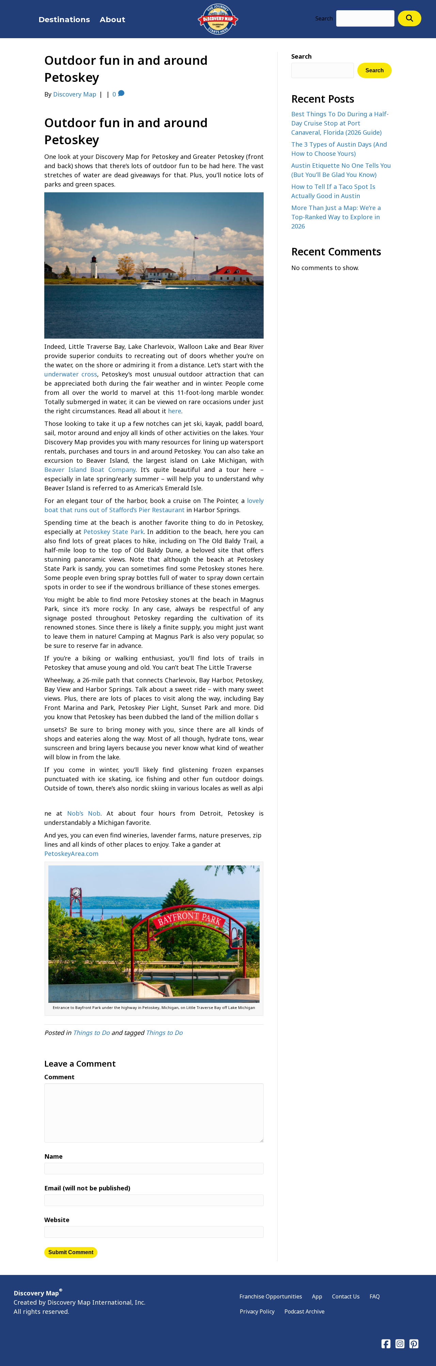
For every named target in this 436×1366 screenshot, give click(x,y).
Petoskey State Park (113, 532)
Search (324, 18)
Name (53, 1156)
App (317, 1296)
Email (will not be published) (87, 1188)
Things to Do (91, 1032)
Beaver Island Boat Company (90, 469)
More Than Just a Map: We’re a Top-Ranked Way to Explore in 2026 (336, 217)
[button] (409, 18)
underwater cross (70, 374)
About (112, 19)
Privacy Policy (257, 1311)
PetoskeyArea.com (71, 853)
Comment (59, 1077)
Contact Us (346, 1296)
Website (56, 1220)
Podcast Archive (304, 1311)
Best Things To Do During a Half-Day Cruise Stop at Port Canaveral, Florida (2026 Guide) (340, 123)
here (174, 411)
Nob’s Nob (84, 813)
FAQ (375, 1296)
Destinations (64, 19)
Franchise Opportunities (270, 1296)
